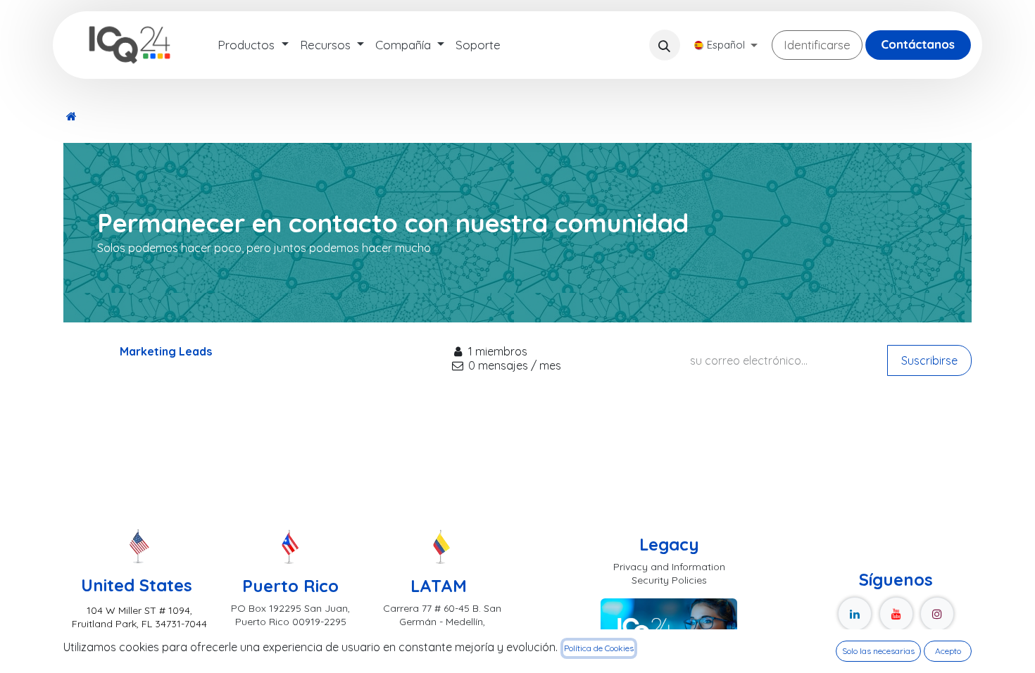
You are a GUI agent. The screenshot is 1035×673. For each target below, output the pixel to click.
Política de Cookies (599, 648)
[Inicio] (71, 116)
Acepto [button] (948, 651)
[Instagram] (937, 614)
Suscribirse (929, 360)
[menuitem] (253, 45)
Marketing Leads (166, 351)
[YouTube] (896, 614)
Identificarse (817, 44)
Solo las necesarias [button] (878, 651)
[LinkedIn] (855, 614)
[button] (664, 45)
